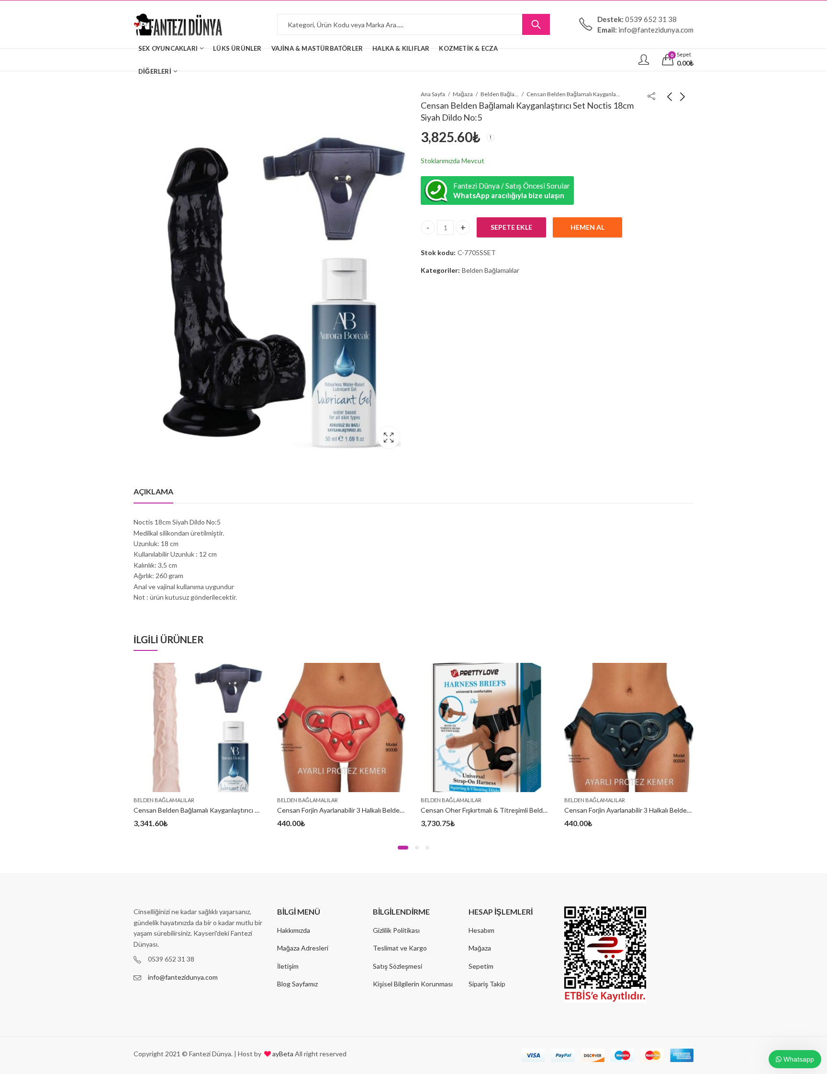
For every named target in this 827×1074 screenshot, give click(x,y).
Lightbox (389, 437)
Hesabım (481, 930)
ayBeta (282, 1054)
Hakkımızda (293, 930)
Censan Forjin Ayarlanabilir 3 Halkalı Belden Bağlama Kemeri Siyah (660, 810)
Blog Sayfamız (297, 984)
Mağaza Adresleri (302, 948)
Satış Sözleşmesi (397, 966)
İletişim (288, 966)
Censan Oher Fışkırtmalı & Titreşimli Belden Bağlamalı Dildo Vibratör (522, 810)
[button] (403, 847)
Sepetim (481, 966)
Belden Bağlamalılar (500, 94)
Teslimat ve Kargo (400, 948)
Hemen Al (587, 228)
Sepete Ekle (511, 228)
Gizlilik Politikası (396, 930)
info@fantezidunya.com (183, 977)
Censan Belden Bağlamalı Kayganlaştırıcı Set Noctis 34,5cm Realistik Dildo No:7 (251, 810)
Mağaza (463, 94)
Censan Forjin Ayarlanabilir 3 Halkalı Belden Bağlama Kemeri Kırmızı (375, 810)
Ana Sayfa (433, 94)
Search (536, 24)
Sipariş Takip (487, 984)
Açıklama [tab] (153, 491)
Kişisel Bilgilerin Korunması (413, 984)
